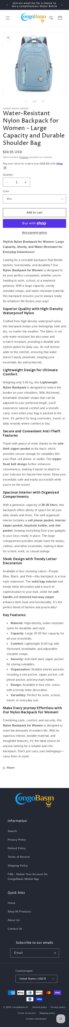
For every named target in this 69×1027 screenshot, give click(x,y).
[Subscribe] (54, 952)
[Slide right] (43, 101)
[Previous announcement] (7, 5)
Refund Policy (17, 848)
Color (6, 191)
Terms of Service (19, 856)
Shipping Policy (18, 865)
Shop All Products (19, 911)
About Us (14, 920)
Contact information (36, 1019)
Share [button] (11, 767)
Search (12, 831)
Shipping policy (47, 1013)
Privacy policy (58, 1007)
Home (11, 902)
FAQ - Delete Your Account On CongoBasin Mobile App (28, 876)
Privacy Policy (17, 839)
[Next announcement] (62, 5)
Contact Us (15, 928)
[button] (7, 18)
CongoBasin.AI (20, 1007)
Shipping (23, 157)
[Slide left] (26, 101)
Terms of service (26, 1013)
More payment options (34, 232)
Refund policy (39, 1007)
